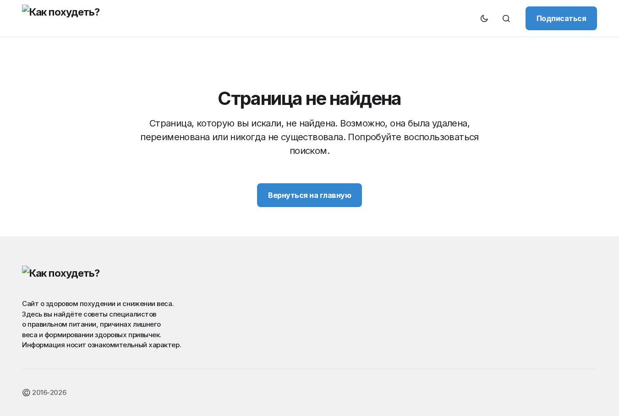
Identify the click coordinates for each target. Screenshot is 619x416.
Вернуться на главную (309, 195)
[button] (484, 18)
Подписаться (561, 18)
